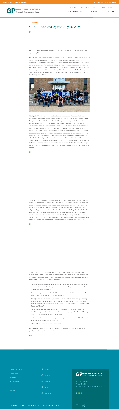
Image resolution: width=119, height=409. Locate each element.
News (94, 7)
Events (102, 7)
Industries (109, 11)
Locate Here (95, 11)
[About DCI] (83, 405)
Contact (111, 7)
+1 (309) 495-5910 (82, 386)
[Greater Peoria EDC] (23, 10)
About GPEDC (84, 7)
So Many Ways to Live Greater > (105, 2)
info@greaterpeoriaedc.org (96, 386)
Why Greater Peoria (76, 11)
